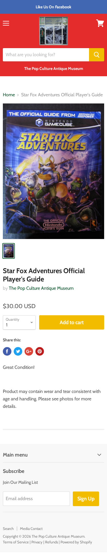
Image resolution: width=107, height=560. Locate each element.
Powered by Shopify (76, 542)
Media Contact (31, 528)
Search (8, 528)
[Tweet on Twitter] (18, 351)
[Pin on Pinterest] (39, 351)
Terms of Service (16, 542)
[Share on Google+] (29, 351)
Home (9, 94)
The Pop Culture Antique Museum (41, 288)
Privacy (37, 542)
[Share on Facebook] (7, 351)
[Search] (96, 54)
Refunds (51, 542)
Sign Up (85, 499)
